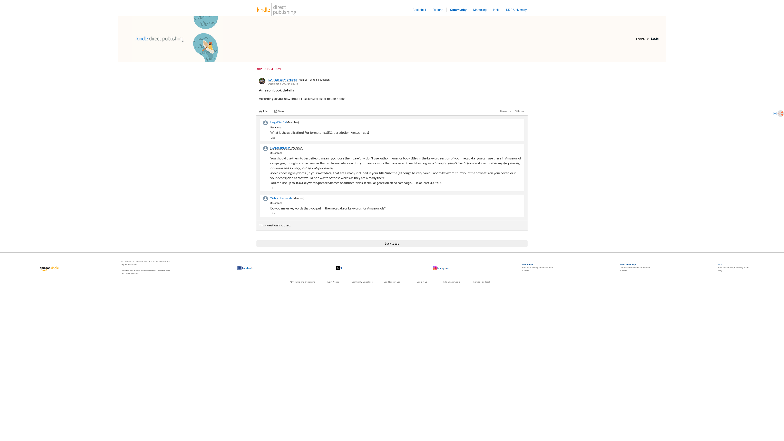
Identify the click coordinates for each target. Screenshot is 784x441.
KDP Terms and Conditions (302, 282)
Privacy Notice (332, 282)
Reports (438, 9)
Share (281, 110)
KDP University (516, 9)
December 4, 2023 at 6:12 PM (284, 83)
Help (496, 9)
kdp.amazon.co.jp (451, 282)
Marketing (480, 9)
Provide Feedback (481, 282)
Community (458, 9)
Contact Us (422, 282)
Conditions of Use (392, 282)
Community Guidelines (362, 282)
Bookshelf (419, 9)
